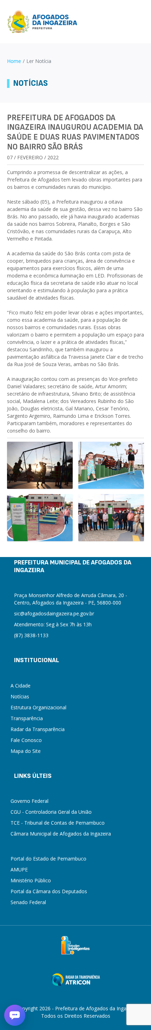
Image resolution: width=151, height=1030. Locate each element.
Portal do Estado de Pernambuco (48, 858)
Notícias (20, 696)
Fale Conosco (26, 740)
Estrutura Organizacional (38, 707)
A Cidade (21, 685)
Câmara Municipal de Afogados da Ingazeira (61, 833)
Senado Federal (28, 902)
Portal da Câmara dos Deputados (49, 891)
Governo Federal (29, 801)
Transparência (27, 718)
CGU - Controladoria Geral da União (51, 811)
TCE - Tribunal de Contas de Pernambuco (58, 822)
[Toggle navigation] (141, 21)
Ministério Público (31, 880)
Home (14, 61)
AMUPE (19, 869)
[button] (14, 1015)
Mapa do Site (26, 751)
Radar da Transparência (38, 729)
